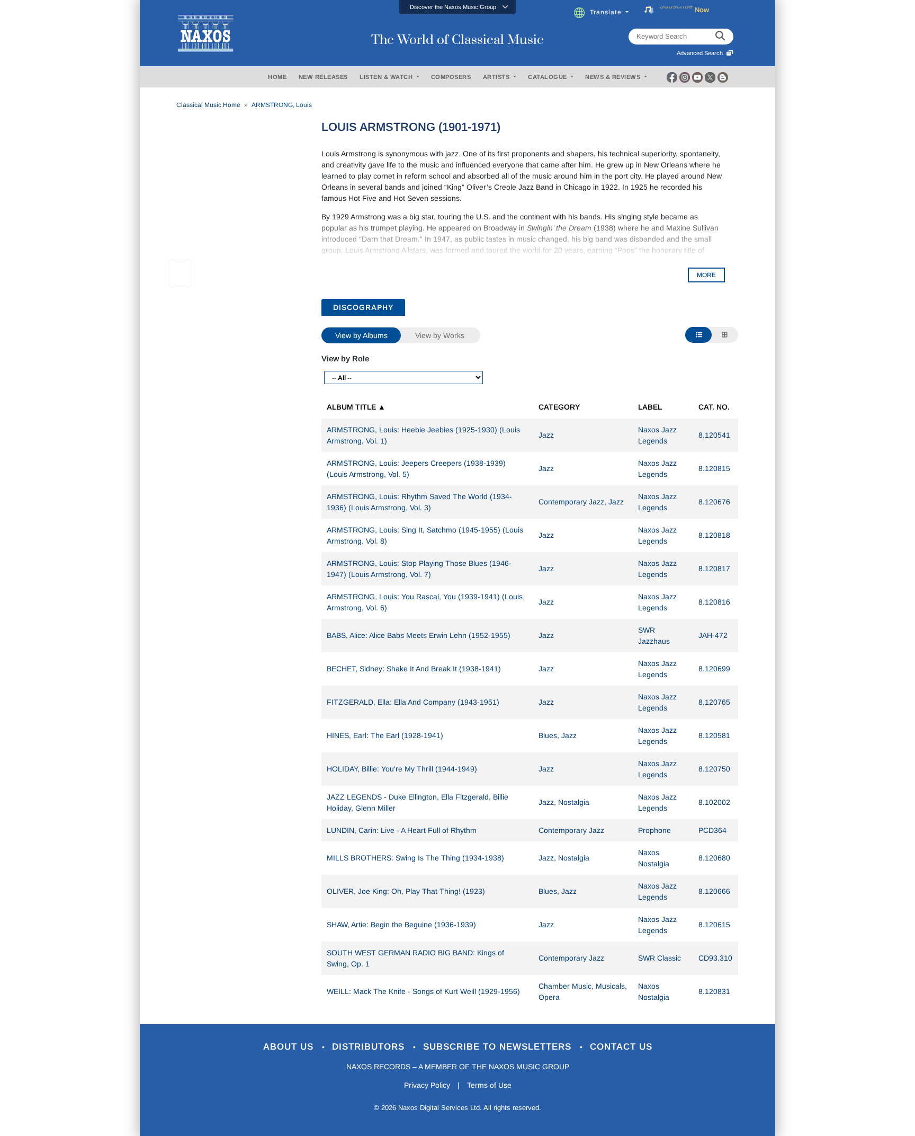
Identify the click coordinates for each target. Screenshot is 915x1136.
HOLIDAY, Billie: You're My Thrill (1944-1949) (402, 769)
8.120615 (714, 924)
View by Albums (361, 335)
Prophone (654, 830)
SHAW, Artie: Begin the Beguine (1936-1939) (401, 924)
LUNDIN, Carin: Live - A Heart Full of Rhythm (402, 830)
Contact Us (621, 1047)
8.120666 (714, 891)
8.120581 (714, 735)
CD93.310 (715, 958)
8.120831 (714, 991)
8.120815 (714, 468)
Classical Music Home (208, 105)
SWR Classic (659, 958)
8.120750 (714, 769)
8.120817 (714, 568)
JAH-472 (713, 635)
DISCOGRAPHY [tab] (363, 307)
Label (650, 407)
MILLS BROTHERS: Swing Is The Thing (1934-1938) (415, 858)
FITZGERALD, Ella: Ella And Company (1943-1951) (413, 702)
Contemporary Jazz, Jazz (581, 502)
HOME (277, 77)
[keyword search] (720, 37)
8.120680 (714, 858)
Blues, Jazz (558, 735)
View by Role (345, 358)
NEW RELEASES (323, 77)
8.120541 (714, 435)
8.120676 (714, 502)
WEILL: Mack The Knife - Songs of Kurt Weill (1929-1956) (423, 991)
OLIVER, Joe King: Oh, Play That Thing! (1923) (406, 891)
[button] (457, 7)
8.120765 (714, 702)
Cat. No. (714, 407)
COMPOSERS (451, 77)
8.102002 (714, 802)
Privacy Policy (427, 1085)
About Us (290, 1047)
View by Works (439, 335)
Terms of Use (489, 1085)
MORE (706, 275)
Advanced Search (701, 53)
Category (559, 407)
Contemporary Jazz (571, 830)
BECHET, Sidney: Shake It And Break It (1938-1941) (414, 668)
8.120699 (714, 668)
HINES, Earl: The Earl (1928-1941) (385, 735)
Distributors (370, 1047)
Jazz (546, 435)
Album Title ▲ (356, 407)
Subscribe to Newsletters (499, 1047)
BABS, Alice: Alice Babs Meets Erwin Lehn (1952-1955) (418, 635)
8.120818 (714, 535)
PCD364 (712, 830)
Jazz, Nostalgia (564, 802)
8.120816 (714, 602)
